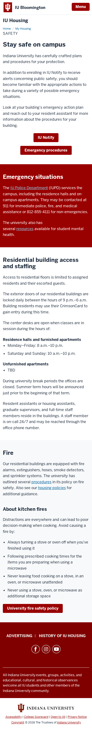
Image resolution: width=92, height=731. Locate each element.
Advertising (19, 635)
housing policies (52, 487)
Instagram (46, 649)
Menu (80, 6)
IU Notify (46, 137)
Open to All (58, 717)
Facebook (35, 649)
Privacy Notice (77, 717)
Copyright (17, 722)
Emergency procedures (46, 150)
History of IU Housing (62, 635)
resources (24, 228)
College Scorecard (36, 717)
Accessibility (13, 717)
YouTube (56, 649)
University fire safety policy (33, 608)
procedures (41, 481)
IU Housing (15, 20)
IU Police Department (29, 187)
